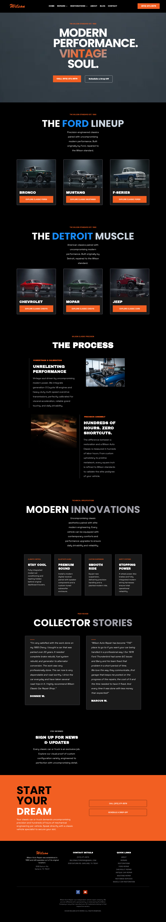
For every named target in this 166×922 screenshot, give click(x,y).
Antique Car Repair (124, 872)
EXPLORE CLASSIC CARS (129, 309)
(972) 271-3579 (148, 6)
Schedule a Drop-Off (99, 79)
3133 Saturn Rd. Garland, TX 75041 (83, 863)
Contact (112, 6)
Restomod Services (123, 879)
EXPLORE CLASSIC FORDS (36, 199)
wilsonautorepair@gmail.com (83, 860)
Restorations (77, 6)
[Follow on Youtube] (85, 892)
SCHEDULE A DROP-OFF (118, 812)
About (93, 6)
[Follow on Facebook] (78, 892)
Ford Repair (124, 866)
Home (51, 6)
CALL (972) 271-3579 (67, 79)
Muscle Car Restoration (124, 882)
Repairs (61, 6)
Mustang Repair (124, 876)
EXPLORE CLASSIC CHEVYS (36, 309)
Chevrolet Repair (123, 869)
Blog (102, 6)
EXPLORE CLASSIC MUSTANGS (83, 199)
